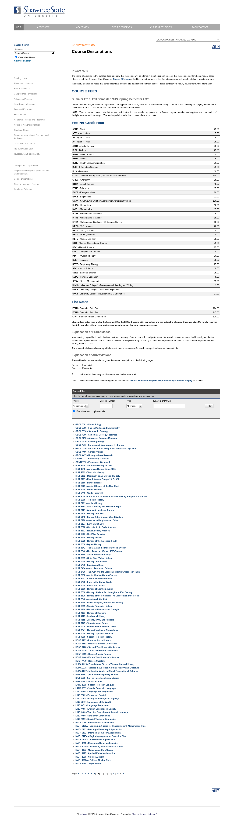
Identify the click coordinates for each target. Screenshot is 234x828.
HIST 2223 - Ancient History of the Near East (97, 486)
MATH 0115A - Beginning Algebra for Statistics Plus (100, 736)
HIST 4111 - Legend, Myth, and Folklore (94, 620)
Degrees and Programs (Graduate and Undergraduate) (31, 172)
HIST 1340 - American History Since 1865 (95, 469)
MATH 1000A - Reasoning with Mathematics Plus (99, 746)
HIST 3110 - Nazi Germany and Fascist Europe (98, 506)
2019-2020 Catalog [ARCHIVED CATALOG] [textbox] (177, 40)
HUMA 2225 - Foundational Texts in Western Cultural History (105, 664)
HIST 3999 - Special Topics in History (93, 606)
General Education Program (26, 184)
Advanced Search (22, 61)
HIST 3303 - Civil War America (90, 534)
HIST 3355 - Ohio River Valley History (93, 558)
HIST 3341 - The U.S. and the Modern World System (100, 548)
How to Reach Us (22, 88)
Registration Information (25, 104)
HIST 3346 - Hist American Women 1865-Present (98, 551)
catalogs (84, 814)
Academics (82, 27)
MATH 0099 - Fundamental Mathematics (94, 722)
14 (113, 773)
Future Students (122, 27)
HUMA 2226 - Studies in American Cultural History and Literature (107, 668)
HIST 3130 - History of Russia (89, 513)
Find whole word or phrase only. (90, 411)
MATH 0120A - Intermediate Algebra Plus (95, 739)
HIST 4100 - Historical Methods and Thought (97, 609)
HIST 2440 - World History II (89, 493)
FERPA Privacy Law (23, 149)
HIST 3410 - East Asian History (90, 565)
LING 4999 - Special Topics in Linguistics (95, 719)
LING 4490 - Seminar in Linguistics (92, 716)
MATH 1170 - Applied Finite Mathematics (95, 753)
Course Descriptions (23, 179)
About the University (23, 83)
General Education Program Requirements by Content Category (161, 380)
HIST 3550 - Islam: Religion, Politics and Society (99, 602)
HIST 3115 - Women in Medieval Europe (94, 510)
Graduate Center (21, 130)
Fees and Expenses (23, 109)
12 (105, 773)
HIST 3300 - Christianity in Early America (95, 527)
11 (101, 773)
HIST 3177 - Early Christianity (89, 524)
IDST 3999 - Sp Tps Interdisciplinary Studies (97, 678)
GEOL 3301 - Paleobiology (88, 424)
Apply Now (43, 27)
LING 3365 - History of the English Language (97, 698)
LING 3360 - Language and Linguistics (94, 691)
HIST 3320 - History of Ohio (88, 537)
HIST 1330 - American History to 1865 (93, 465)
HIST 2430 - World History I (88, 489)
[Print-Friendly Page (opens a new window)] (214, 47)
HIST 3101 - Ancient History (88, 503)
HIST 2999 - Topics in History (89, 500)
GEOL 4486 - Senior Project (89, 452)
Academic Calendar (23, 189)
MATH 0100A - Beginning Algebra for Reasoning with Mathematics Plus (110, 726)
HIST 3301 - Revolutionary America (92, 531)
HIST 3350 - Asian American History (92, 554)
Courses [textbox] (19, 49)
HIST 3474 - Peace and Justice (90, 585)
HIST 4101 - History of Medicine (90, 613)
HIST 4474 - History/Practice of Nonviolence (96, 630)
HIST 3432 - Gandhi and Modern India (93, 578)
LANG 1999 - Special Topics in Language (95, 685)
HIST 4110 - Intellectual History (90, 616)
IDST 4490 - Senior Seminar (89, 681)
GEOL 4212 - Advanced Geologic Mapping (96, 438)
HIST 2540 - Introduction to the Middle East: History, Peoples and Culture (111, 496)
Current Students (161, 27)
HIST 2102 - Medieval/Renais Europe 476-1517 (97, 476)
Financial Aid (20, 114)
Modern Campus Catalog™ (144, 814)
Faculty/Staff (200, 27)
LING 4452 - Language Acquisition (92, 705)
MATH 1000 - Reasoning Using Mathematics (96, 743)
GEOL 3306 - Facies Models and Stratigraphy (97, 428)
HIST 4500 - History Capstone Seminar (94, 633)
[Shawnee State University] (39, 16)
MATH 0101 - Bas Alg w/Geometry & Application (98, 729)
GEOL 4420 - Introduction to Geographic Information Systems (105, 448)
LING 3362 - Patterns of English (90, 695)
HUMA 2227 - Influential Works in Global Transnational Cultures (106, 671)
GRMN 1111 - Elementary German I (92, 459)
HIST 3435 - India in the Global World (93, 582)
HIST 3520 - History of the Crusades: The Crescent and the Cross (107, 596)
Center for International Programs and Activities (31, 137)
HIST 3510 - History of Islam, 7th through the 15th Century (103, 592)
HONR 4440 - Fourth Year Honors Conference (97, 657)
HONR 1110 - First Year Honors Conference (96, 644)
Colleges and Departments (26, 165)
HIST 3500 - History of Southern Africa (94, 589)
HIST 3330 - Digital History (88, 544)
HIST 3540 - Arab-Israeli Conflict (91, 599)
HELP (18, 27)
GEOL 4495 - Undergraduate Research (94, 455)
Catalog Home (20, 78)
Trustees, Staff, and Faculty (27, 154)
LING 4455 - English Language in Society (95, 709)
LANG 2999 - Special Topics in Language (95, 688)
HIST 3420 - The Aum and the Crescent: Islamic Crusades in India (107, 572)
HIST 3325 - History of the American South (96, 541)
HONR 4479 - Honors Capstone (90, 661)
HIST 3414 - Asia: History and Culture (93, 568)
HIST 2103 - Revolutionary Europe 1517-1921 (97, 479)
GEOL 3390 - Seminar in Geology (91, 431)
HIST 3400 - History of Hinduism (91, 561)
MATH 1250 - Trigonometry (88, 764)
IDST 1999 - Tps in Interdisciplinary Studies (96, 674)
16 (123, 773)
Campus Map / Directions (25, 94)
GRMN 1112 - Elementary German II (92, 462)
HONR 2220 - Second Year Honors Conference (97, 647)
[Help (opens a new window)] (218, 47)
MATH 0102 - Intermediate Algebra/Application (98, 733)
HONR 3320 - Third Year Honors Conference (96, 650)
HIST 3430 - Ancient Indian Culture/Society (96, 575)
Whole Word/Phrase (26, 57)
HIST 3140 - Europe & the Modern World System (99, 517)
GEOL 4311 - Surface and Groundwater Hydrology (99, 445)
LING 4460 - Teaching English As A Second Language (101, 712)
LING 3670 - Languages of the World (93, 702)
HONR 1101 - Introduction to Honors (93, 640)
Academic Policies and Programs (29, 120)
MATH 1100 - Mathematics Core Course (94, 750)
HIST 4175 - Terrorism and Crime (91, 623)
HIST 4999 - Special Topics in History (93, 637)
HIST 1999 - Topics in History (89, 472)
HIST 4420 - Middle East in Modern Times (95, 626)
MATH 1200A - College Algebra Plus (92, 760)
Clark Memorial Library (24, 143)
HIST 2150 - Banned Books (88, 483)
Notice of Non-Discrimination (27, 125)
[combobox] (188, 40)
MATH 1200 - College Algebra (89, 757)
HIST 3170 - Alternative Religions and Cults (96, 520)
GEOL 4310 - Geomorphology (89, 441)
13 (109, 773)
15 (117, 773)
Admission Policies (23, 99)
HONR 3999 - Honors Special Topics (93, 654)
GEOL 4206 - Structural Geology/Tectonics (96, 435)
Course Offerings (121, 79)
